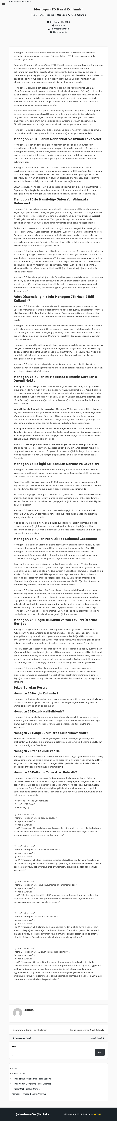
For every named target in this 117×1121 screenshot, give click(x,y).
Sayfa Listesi (18, 1073)
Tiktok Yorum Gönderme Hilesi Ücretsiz (31, 1084)
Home (34, 15)
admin (62, 25)
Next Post (96, 1038)
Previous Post (23, 1038)
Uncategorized (47, 15)
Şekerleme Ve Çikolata (20, 1)
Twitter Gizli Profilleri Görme (26, 1089)
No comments (60, 32)
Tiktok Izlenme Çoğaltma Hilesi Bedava (31, 1078)
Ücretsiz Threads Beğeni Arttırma (29, 1094)
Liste (14, 1068)
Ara (14, 1046)
